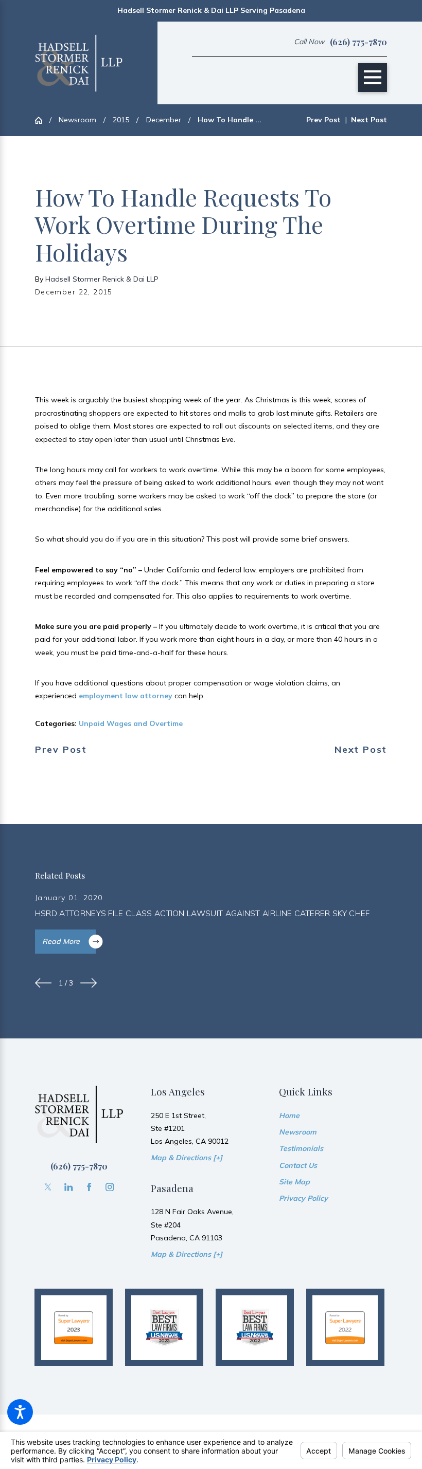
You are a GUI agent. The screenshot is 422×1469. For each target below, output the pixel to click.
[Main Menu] (372, 77)
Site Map (294, 1181)
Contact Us (298, 1165)
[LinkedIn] (68, 1187)
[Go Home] (42, 120)
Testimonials (301, 1148)
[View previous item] (43, 983)
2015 (121, 119)
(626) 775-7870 (358, 41)
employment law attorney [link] (124, 695)
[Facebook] (89, 1187)
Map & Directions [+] (186, 1157)
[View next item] (88, 983)
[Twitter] (48, 1187)
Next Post (361, 750)
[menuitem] (333, 1115)
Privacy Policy (303, 1198)
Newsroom (77, 119)
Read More (61, 941)
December (163, 119)
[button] (20, 1412)
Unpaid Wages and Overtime (131, 723)
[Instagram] (110, 1187)
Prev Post (61, 750)
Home (289, 1115)
